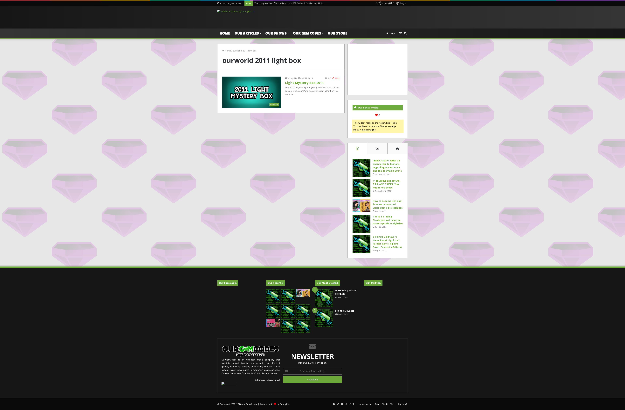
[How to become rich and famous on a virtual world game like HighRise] (361, 205)
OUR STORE (337, 33)
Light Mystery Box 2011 (304, 82)
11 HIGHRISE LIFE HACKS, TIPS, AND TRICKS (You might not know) (386, 184)
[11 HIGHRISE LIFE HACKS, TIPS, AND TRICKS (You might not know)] (361, 188)
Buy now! (402, 404)
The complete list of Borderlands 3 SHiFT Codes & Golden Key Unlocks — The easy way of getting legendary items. (313, 3)
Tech (392, 404)
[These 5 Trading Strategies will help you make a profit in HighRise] (361, 224)
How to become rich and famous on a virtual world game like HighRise (388, 204)
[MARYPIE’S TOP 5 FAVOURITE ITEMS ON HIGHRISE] (303, 326)
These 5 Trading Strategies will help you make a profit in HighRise (388, 220)
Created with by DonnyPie (274, 404)
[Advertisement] (345, 17)
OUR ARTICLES (247, 33)
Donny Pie (292, 78)
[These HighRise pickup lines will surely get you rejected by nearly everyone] (273, 323)
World (385, 404)
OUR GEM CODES (307, 33)
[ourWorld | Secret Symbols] (324, 298)
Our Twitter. (373, 282)
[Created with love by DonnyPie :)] (235, 11)
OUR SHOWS (276, 33)
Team (377, 404)
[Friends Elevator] (324, 318)
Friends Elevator (344, 310)
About (369, 404)
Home (225, 33)
